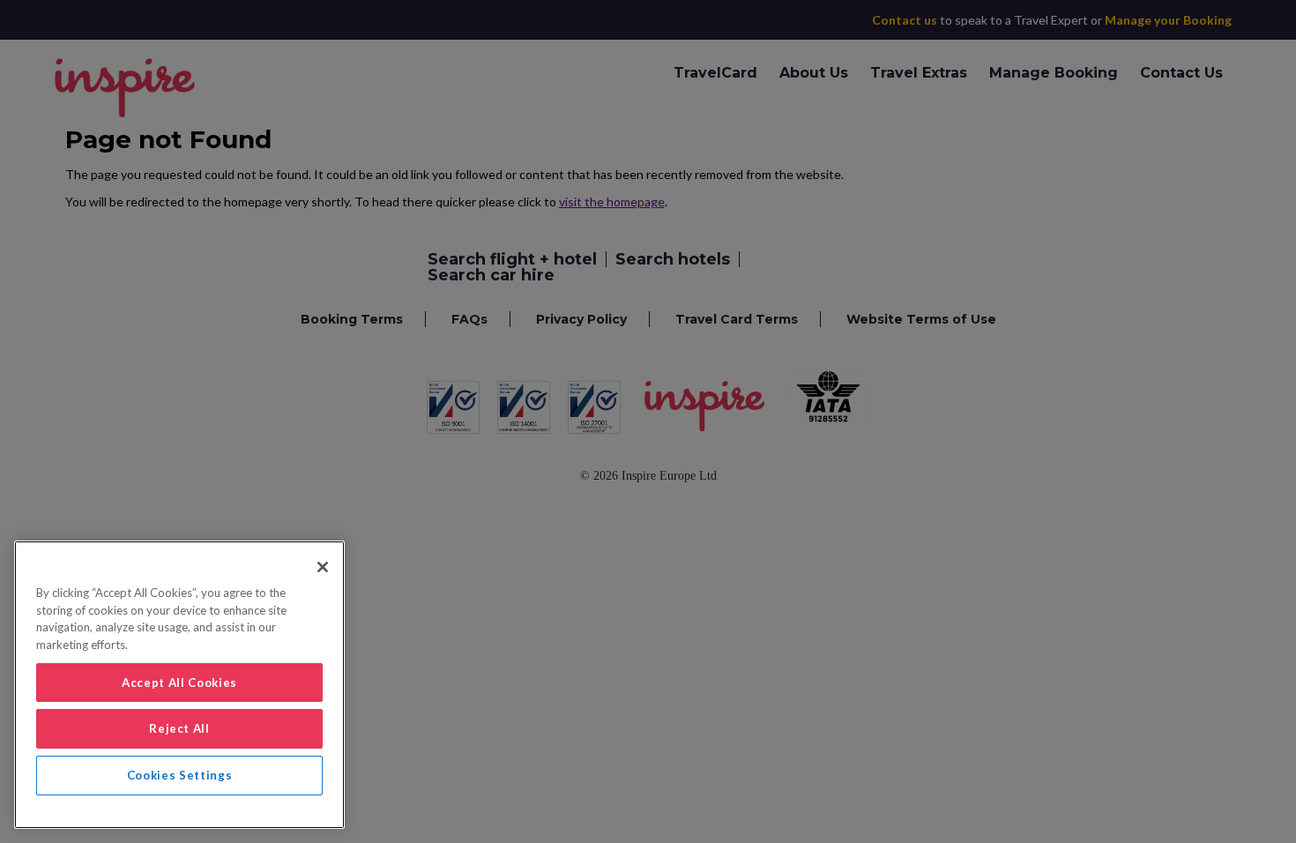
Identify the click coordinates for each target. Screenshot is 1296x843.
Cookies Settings (180, 775)
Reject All (179, 728)
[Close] (322, 567)
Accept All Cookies (179, 682)
